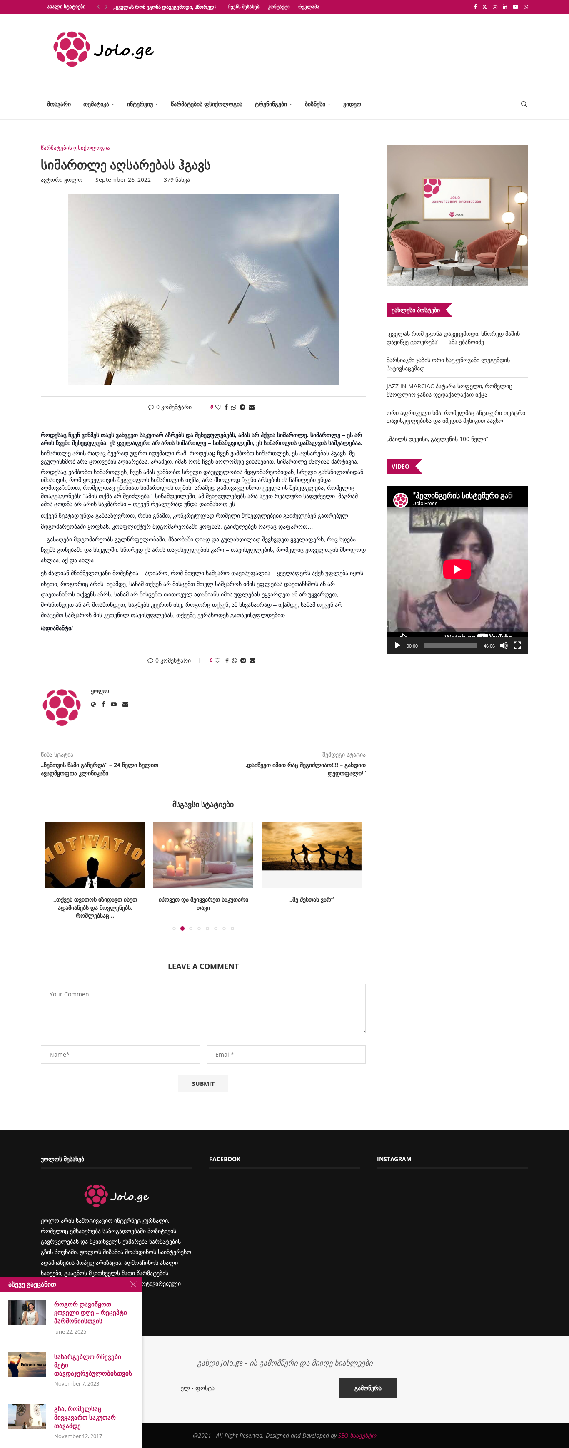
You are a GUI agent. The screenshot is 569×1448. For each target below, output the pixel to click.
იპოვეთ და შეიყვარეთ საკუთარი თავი (203, 903)
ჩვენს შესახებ (244, 6)
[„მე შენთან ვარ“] (312, 855)
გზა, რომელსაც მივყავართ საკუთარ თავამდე (85, 1417)
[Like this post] (218, 407)
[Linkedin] (505, 6)
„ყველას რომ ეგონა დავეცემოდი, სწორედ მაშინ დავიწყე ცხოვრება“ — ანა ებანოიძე (453, 338)
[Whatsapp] (526, 6)
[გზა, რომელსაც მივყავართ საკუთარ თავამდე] (27, 1416)
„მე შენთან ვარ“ (311, 899)
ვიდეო (352, 104)
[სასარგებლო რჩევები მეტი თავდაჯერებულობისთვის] (27, 1364)
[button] (98, 6)
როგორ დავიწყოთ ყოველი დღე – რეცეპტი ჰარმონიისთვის (90, 1312)
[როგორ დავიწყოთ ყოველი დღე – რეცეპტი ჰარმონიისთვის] (27, 1312)
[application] (457, 570)
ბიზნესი (315, 104)
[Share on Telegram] (242, 407)
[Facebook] (475, 6)
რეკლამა (308, 6)
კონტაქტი (279, 6)
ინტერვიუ (140, 104)
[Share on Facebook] (226, 407)
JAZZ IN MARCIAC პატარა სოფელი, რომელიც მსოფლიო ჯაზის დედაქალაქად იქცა (449, 390)
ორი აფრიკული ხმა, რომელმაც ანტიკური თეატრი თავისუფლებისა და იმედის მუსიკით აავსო (456, 417)
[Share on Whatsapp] (233, 407)
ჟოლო (73, 180)
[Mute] (504, 645)
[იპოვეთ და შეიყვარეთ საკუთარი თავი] (203, 855)
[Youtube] (515, 6)
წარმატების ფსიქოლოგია (206, 104)
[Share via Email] (252, 407)
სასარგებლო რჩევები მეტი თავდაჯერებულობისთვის (93, 1365)
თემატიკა (96, 104)
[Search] (524, 104)
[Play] (397, 645)
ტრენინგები (271, 104)
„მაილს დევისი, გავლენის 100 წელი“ (437, 439)
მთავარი (59, 104)
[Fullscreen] (517, 645)
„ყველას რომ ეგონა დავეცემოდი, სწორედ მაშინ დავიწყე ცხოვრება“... (196, 6)
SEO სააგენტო (357, 1435)
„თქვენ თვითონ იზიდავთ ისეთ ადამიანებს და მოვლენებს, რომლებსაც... (95, 907)
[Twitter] (484, 6)
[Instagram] (495, 6)
